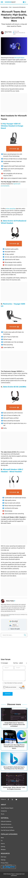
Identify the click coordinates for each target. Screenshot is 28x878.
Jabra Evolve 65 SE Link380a (14, 387)
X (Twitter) (12, 799)
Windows (3, 849)
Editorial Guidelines (6, 821)
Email (18, 668)
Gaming (3, 846)
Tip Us (2, 814)
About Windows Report (7, 808)
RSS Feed (3, 857)
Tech (10, 7)
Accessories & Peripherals (19, 7)
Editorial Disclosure (6, 824)
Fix (1, 841)
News (2, 837)
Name (7, 668)
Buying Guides (4, 7)
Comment (7, 694)
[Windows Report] (10, 2)
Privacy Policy (4, 863)
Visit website (12, 149)
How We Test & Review (7, 827)
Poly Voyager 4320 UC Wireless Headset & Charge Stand (12, 126)
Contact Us (4, 811)
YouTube (16, 799)
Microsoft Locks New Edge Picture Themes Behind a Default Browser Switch (14, 746)
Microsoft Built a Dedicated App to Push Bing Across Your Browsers (14, 768)
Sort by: (15, 663)
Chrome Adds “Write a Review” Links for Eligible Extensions (14, 788)
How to (3, 843)
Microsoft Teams (19, 58)
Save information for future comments (13, 683)
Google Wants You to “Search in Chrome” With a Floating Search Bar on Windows (14, 724)
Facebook (8, 799)
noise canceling (10, 209)
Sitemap (3, 860)
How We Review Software (7, 830)
